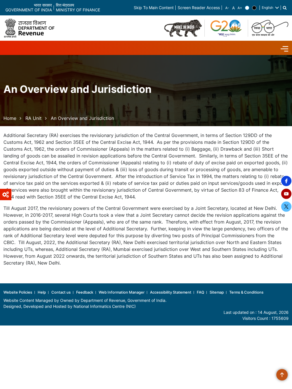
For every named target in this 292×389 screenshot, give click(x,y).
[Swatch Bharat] (270, 28)
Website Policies (17, 292)
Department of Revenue (103, 300)
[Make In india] (183, 28)
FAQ (200, 292)
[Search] (285, 7)
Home (9, 118)
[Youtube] (286, 194)
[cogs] (5, 194)
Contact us (61, 292)
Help (42, 292)
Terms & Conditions (246, 292)
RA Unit (33, 118)
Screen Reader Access (199, 8)
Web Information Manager (122, 292)
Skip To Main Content (154, 8)
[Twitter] (286, 206)
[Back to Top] (282, 374)
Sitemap (217, 292)
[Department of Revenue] (31, 28)
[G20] (226, 28)
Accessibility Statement (170, 292)
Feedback (84, 292)
